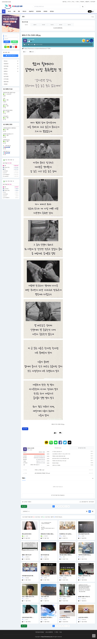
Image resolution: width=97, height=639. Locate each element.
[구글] (13, 47)
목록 (26, 428)
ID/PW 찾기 (15, 44)
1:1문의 (77, 1)
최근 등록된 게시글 (7, 89)
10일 (4, 159)
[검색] (82, 6)
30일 (6, 159)
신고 (25, 51)
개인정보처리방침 (39, 632)
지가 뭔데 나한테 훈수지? (57, 451)
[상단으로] (94, 636)
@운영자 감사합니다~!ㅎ (8, 134)
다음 (66, 506)
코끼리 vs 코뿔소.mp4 (39, 470)
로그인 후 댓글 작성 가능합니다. (58, 495)
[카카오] (8, 47)
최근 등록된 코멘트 (7, 124)
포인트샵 (52, 11)
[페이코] (16, 47)
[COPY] (69, 442)
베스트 (9, 11)
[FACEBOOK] (60, 442)
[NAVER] (55, 442)
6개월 (11, 159)
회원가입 (64, 1)
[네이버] (5, 47)
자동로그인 (7, 44)
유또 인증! (5, 104)
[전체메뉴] (3, 11)
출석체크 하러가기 (11, 55)
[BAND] (51, 442)
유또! (4, 98)
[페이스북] (11, 47)
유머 (23, 16)
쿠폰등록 (82, 1)
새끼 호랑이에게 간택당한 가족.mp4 (42, 473)
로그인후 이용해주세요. (57, 27)
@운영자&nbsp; (6, 140)
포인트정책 (92, 1)
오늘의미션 (31, 11)
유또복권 (45, 11)
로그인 (69, 1)
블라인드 (32, 51)
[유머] (48, 451)
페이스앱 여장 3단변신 (8, 110)
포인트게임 (38, 11)
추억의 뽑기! (5, 116)
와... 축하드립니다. (7, 145)
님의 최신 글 (58, 447)
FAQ (73, 1)
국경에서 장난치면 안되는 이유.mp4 (59, 460)
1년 (13, 159)
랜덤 (19, 11)
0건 (26, 44)
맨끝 (69, 506)
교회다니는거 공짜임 (56, 465)
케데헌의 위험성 (55, 463)
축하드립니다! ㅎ (6, 151)
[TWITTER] (65, 442)
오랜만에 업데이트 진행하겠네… (10, 128)
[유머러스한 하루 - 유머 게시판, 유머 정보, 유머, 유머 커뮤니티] (13, 6)
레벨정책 (87, 1)
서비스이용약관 (49, 632)
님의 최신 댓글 (81, 447)
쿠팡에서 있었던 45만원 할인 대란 (58, 456)
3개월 (9, 159)
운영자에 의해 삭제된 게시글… (9, 92)
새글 (14, 11)
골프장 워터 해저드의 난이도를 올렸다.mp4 (60, 458)
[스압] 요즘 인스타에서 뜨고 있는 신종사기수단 (61, 453)
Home (93, 16)
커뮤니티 (24, 11)
